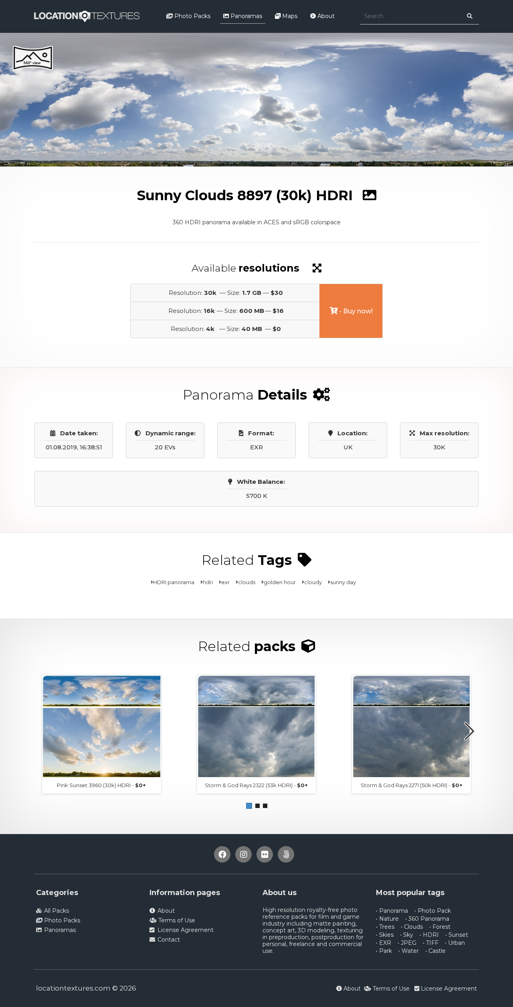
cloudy (313, 582)
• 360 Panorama (427, 918)
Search (115, 174)
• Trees (385, 926)
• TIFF (430, 942)
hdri (208, 582)
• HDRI (429, 934)
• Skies (385, 934)
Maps (289, 16)
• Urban (455, 942)
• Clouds (412, 926)
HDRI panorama (173, 582)
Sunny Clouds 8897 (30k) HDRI (175, 174)
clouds (246, 582)
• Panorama (392, 910)
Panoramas (245, 16)
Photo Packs (191, 16)
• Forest (439, 926)
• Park (384, 950)
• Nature (387, 918)
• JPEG (407, 942)
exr (225, 582)
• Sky (406, 934)
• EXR (383, 942)
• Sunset (456, 934)
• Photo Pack (432, 910)
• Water (408, 950)
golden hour (280, 582)
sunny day (343, 582)
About (325, 16)
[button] (249, 806)
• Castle (435, 950)
